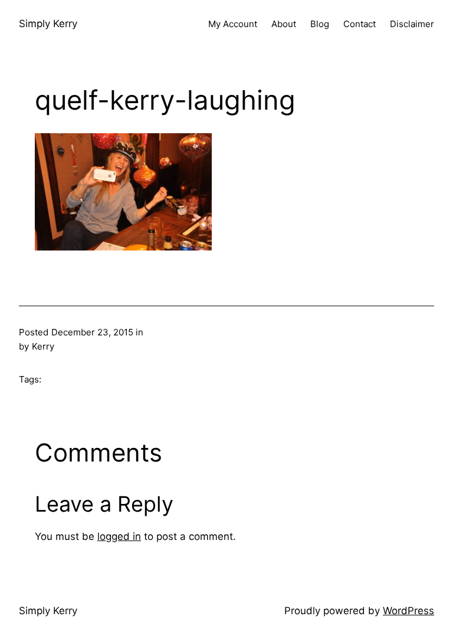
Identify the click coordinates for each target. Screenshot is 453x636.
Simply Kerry (48, 23)
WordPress (408, 611)
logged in (119, 536)
